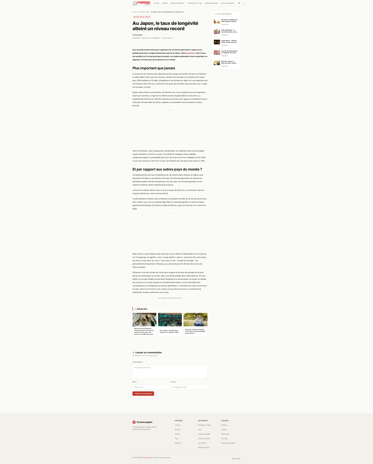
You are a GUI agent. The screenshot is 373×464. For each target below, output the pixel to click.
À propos (224, 425)
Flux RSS (224, 438)
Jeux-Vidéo (202, 443)
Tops (176, 438)
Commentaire (137, 362)
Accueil (156, 3)
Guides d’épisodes (211, 3)
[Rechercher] (239, 3)
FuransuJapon (147, 457)
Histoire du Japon (204, 438)
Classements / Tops (195, 3)
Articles (165, 3)
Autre (200, 430)
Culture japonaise (204, 434)
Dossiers (178, 443)
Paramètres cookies (228, 443)
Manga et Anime (203, 447)
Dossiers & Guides (177, 3)
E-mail (174, 382)
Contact (224, 430)
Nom (134, 382)
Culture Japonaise (227, 3)
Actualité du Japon (144, 12)
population (190, 53)
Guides (177, 434)
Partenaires (225, 434)
